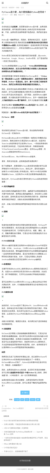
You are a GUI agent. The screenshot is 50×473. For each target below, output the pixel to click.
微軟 (38, 399)
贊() (26, 393)
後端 (17, 7)
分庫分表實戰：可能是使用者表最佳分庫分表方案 (22, 424)
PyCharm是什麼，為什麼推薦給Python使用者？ (24, 12)
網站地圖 (30, 469)
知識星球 (25, 3)
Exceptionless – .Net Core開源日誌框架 (13, 410)
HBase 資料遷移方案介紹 (13, 444)
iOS (22, 399)
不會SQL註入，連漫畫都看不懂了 (16, 451)
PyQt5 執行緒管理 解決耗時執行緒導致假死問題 (21, 421)
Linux (27, 399)
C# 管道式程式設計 (11, 448)
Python (33, 399)
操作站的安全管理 (41, 408)
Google (17, 399)
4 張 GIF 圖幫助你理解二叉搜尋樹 (16, 428)
